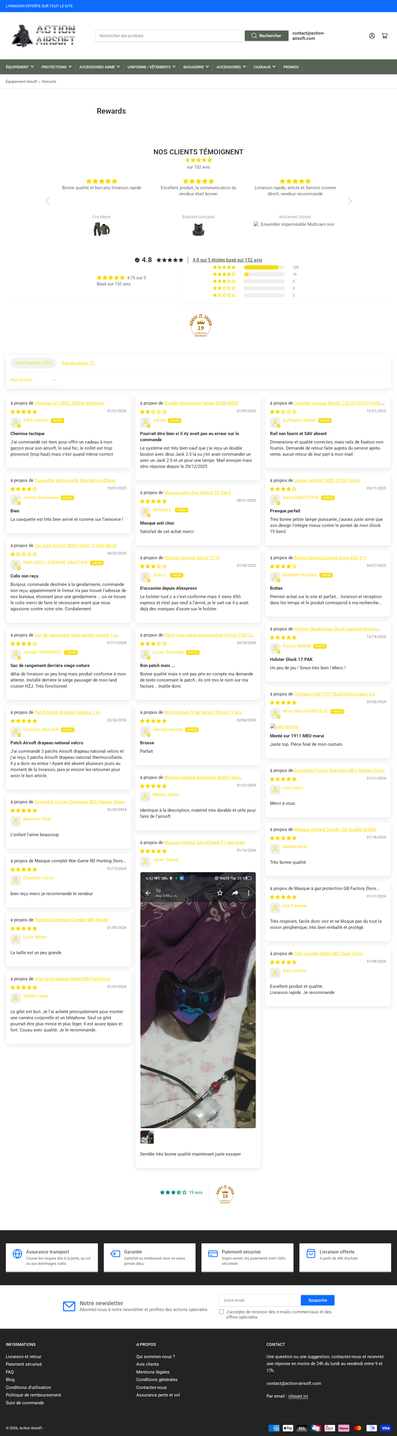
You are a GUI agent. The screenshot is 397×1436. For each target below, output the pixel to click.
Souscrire (317, 1300)
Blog (10, 1379)
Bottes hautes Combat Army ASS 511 (330, 557)
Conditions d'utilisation (28, 1387)
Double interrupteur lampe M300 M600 (201, 403)
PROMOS (291, 67)
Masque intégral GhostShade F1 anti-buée (204, 842)
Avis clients (147, 1364)
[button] (49, 201)
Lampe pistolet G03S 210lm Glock (327, 480)
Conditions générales (157, 1379)
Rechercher (270, 35)
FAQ (10, 1372)
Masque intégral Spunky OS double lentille (335, 829)
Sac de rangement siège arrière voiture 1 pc (77, 635)
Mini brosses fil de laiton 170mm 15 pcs (203, 712)
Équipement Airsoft (21, 81)
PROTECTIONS (54, 67)
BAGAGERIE (193, 67)
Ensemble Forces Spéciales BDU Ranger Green (339, 770)
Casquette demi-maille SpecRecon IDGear (75, 480)
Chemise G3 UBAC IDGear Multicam (69, 403)
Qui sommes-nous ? (155, 1356)
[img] (198, 160)
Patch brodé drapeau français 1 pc (68, 712)
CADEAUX (262, 67)
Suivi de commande (25, 1402)
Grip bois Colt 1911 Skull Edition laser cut (334, 694)
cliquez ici (298, 1396)
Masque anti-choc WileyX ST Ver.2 (197, 492)
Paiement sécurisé (24, 1364)
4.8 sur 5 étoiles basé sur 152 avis (227, 260)
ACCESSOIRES (229, 67)
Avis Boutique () (78, 363)
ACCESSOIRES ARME (97, 67)
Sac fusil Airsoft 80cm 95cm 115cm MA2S (76, 545)
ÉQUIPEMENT (17, 67)
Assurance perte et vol (158, 1395)
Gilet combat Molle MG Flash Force (328, 953)
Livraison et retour (23, 1356)
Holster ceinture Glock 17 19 (192, 557)
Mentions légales (153, 1372)
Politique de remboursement (33, 1395)
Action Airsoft (30, 1428)
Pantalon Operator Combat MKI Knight (71, 919)
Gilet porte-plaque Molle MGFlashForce (73, 978)
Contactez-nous (151, 1387)
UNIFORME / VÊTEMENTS (149, 67)
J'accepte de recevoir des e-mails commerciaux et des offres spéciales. (279, 1314)
